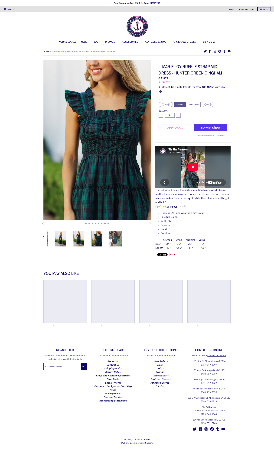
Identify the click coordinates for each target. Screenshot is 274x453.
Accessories (159, 375)
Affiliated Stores (160, 382)
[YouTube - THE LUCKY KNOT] (229, 51)
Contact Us (113, 364)
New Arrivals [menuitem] (67, 41)
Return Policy (113, 372)
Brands (160, 372)
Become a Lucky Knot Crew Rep (113, 386)
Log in (232, 9)
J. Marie (163, 77)
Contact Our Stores (216, 355)
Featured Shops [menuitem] (155, 41)
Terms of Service (113, 397)
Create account (246, 9)
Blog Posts (113, 379)
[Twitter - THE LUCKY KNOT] (205, 51)
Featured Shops (159, 379)
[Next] (150, 223)
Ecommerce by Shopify (141, 442)
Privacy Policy (113, 393)
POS (123, 442)
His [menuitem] (96, 41)
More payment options (210, 135)
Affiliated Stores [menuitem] (184, 41)
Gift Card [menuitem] (209, 41)
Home (46, 51)
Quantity (163, 111)
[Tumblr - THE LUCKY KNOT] (224, 51)
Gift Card (161, 386)
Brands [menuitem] (110, 41)
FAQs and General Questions (113, 375)
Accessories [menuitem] (130, 41)
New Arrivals (161, 361)
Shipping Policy (113, 368)
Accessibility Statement (113, 400)
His (160, 368)
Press (113, 389)
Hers (160, 364)
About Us (113, 361)
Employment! (113, 382)
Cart (266, 9)
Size (161, 99)
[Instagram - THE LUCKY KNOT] (214, 51)
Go (83, 366)
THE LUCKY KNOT (141, 439)
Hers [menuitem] (84, 41)
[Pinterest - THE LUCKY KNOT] (219, 51)
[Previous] (43, 223)
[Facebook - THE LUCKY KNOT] (210, 51)
